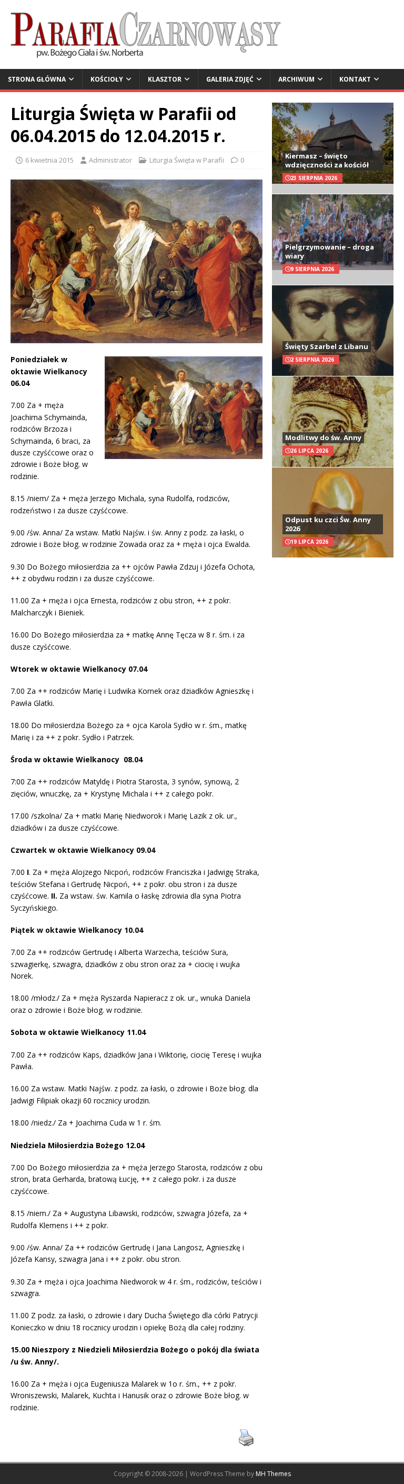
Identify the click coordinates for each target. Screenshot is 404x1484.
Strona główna (37, 79)
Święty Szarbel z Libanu (326, 346)
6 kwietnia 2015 (49, 160)
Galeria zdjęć (230, 79)
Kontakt (355, 79)
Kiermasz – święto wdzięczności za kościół (327, 160)
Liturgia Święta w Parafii (186, 160)
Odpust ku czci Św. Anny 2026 (328, 524)
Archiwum (296, 79)
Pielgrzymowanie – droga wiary (329, 251)
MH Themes (273, 1473)
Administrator (110, 160)
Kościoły (106, 79)
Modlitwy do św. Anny (323, 437)
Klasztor (164, 79)
